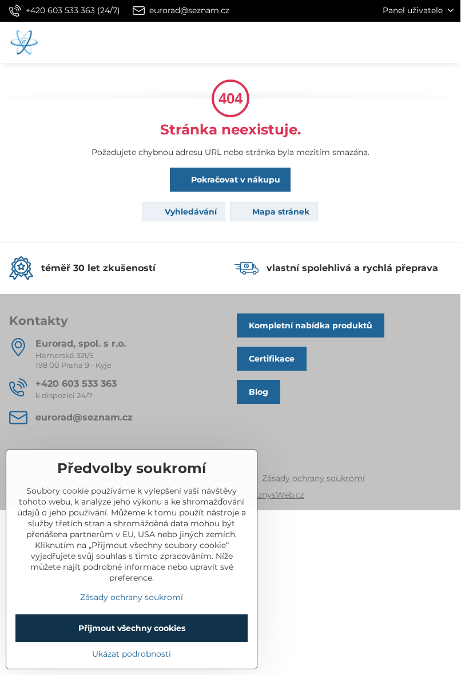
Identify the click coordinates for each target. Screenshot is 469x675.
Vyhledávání (189, 212)
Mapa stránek (279, 212)
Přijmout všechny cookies (131, 628)
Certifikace (272, 359)
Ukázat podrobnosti (131, 654)
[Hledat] (392, 42)
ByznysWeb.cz (275, 495)
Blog (258, 392)
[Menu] (446, 42)
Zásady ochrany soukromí (313, 478)
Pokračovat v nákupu (234, 179)
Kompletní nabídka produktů (310, 325)
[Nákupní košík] (419, 42)
